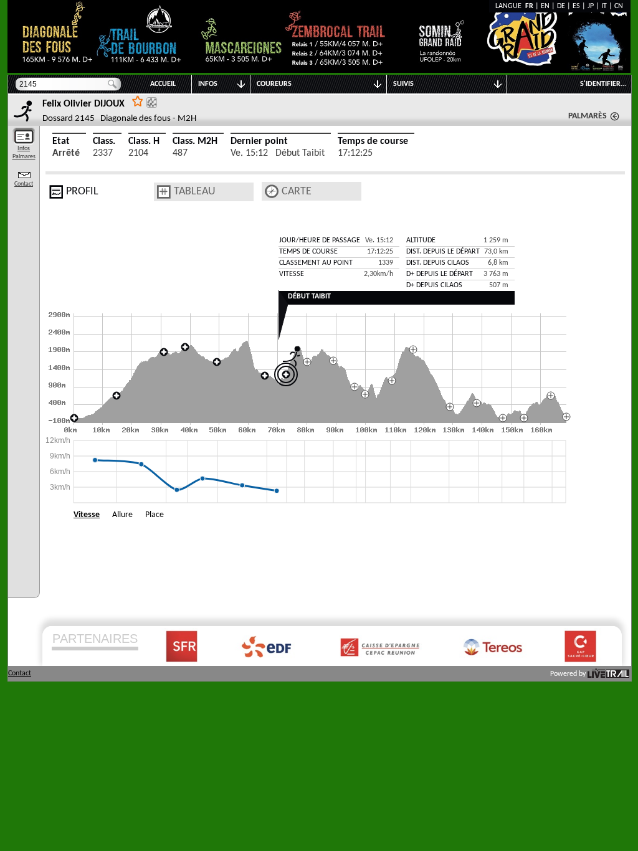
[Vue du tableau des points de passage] (164, 192)
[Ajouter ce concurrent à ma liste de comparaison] (151, 102)
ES (576, 6)
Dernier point (259, 141)
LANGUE (510, 6)
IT (604, 6)
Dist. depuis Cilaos (437, 263)
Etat (61, 141)
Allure (122, 515)
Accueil (163, 84)
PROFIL (82, 191)
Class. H (144, 141)
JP (591, 6)
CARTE (297, 191)
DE (561, 6)
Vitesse (87, 515)
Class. (104, 141)
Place (154, 515)
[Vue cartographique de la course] (272, 191)
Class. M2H (195, 141)
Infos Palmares (24, 152)
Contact (23, 184)
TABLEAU (195, 191)
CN (618, 6)
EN (545, 6)
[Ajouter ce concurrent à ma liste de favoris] (137, 101)
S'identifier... (603, 84)
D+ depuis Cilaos (434, 285)
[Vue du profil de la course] (56, 192)
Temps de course (373, 141)
